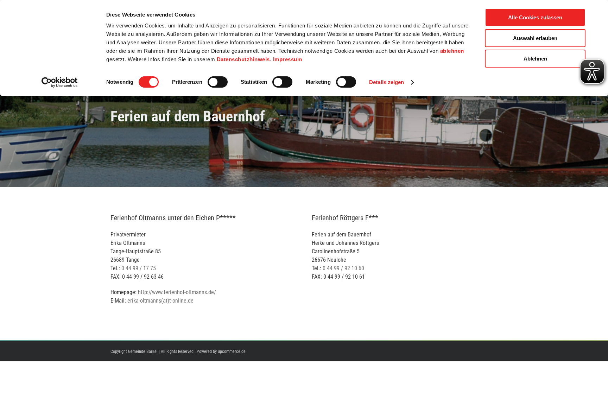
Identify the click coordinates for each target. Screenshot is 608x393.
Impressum (287, 59)
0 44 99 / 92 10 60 (343, 268)
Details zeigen (386, 82)
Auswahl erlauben (535, 38)
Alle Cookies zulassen (535, 17)
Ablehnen (535, 59)
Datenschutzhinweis (243, 59)
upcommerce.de (232, 351)
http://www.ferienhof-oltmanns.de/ (177, 292)
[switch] (218, 82)
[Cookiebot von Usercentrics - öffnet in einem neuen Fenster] (59, 82)
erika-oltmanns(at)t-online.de (160, 300)
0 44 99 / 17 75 (138, 268)
